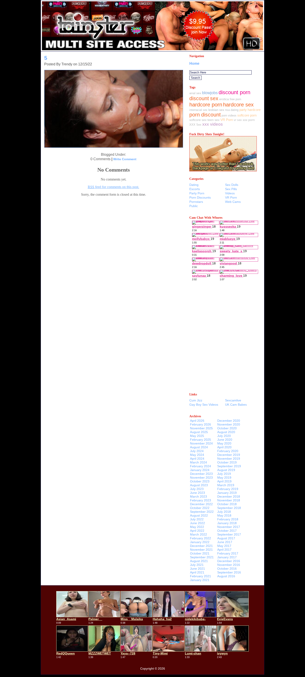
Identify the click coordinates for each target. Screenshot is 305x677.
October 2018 (227, 504)
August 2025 (199, 432)
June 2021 (197, 568)
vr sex (238, 120)
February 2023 (200, 500)
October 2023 (199, 481)
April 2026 (197, 420)
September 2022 (202, 511)
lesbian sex (216, 110)
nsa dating (231, 110)
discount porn (234, 92)
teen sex (213, 120)
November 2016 (228, 565)
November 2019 (228, 458)
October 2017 (227, 530)
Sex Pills (231, 189)
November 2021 (201, 549)
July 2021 (197, 565)
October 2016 (227, 568)
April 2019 (224, 481)
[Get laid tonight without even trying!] (223, 170)
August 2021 (199, 561)
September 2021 (202, 557)
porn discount (205, 115)
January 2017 (227, 557)
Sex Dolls (231, 185)
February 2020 (227, 451)
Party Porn (196, 193)
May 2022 (197, 527)
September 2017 (229, 534)
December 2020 (228, 420)
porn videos (228, 115)
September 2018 (229, 508)
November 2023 (201, 477)
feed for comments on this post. (113, 187)
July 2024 (197, 451)
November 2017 (228, 527)
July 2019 (224, 474)
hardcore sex (238, 105)
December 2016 (228, 561)
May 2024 (197, 455)
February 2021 (200, 576)
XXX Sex (195, 124)
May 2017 (224, 546)
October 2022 (199, 508)
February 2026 (200, 424)
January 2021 (199, 580)
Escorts (194, 189)
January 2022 (199, 542)
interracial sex (198, 110)
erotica (224, 99)
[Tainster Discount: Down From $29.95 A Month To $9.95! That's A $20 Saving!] (152, 50)
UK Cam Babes (236, 404)
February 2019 (227, 489)
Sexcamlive (233, 400)
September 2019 (229, 466)
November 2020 (228, 424)
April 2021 (197, 572)
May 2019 (224, 477)
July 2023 (197, 489)
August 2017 (226, 538)
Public (193, 206)
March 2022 (198, 534)
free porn (235, 99)
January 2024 (199, 470)
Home (194, 63)
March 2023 (198, 496)
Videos (230, 193)
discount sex (203, 98)
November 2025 (201, 428)
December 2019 (228, 455)
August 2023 (199, 485)
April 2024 (197, 458)
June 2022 (197, 523)
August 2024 (199, 447)
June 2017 (224, 542)
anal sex (195, 93)
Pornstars (196, 202)
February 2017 (227, 553)
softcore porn (247, 115)
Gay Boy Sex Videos (203, 404)
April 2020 (224, 447)
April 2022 (197, 530)
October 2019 (227, 462)
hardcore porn (205, 105)
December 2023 (201, 474)
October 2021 (199, 553)
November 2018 (228, 500)
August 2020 (226, 432)
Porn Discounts (200, 197)
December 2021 (201, 546)
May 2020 (224, 443)
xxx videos (212, 124)
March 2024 (198, 462)
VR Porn (226, 120)
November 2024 (201, 443)
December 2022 (201, 504)
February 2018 (227, 519)
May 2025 (197, 436)
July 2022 (197, 519)
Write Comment (124, 159)
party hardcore (250, 110)
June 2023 (197, 492)
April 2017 (224, 549)
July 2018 (224, 511)
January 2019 (227, 492)
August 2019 (226, 470)
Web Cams (233, 202)
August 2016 (226, 576)
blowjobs (210, 92)
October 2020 (227, 428)
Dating (193, 185)
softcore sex (198, 120)
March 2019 (225, 485)
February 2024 (200, 466)
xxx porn (249, 120)
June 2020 (224, 439)
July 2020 (224, 436)
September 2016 (229, 572)
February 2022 (200, 538)
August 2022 (199, 515)
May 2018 (224, 515)
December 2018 (228, 496)
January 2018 (227, 523)
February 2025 (200, 439)
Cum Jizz (195, 400)
